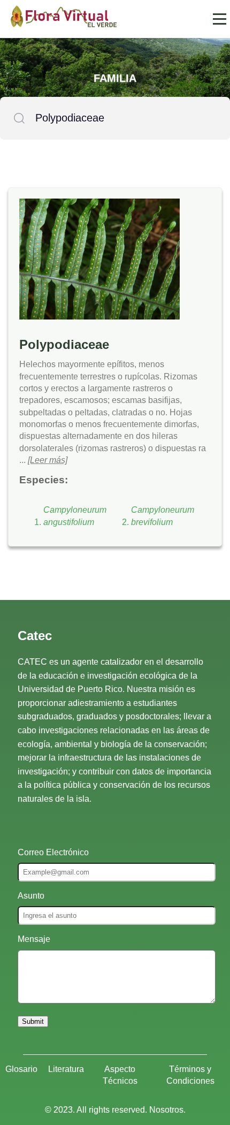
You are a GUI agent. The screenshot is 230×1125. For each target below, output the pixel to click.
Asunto (31, 895)
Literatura (66, 1069)
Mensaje (34, 939)
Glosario (21, 1069)
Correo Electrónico (53, 852)
